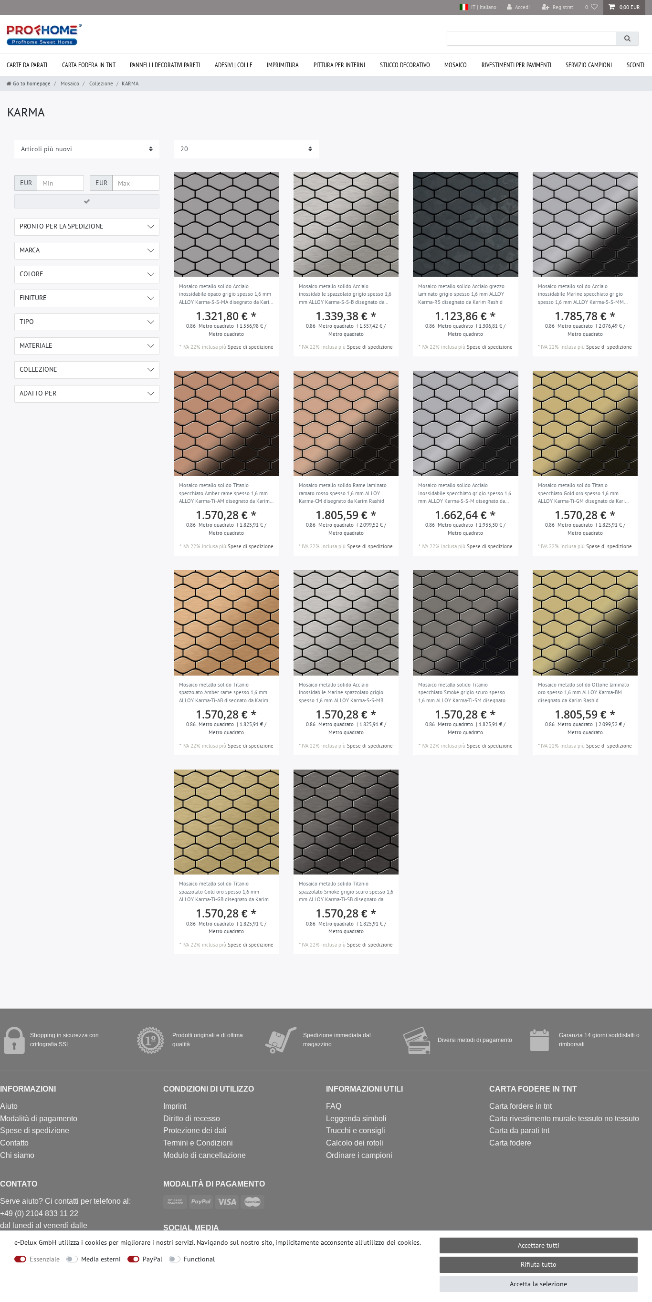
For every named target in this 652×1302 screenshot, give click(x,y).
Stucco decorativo (405, 65)
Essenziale (45, 1259)
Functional (199, 1259)
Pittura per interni (339, 65)
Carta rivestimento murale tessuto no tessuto (564, 1119)
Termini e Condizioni (198, 1143)
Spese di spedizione (250, 347)
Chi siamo (17, 1155)
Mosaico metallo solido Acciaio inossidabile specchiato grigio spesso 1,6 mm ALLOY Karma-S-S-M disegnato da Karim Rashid (464, 494)
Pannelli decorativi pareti (165, 65)
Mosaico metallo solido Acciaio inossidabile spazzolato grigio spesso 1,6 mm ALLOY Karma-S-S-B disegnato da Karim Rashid (345, 295)
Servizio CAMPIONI (589, 65)
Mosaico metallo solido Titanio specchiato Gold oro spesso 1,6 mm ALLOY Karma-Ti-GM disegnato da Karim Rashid (583, 494)
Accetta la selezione (538, 1284)
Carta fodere (510, 1143)
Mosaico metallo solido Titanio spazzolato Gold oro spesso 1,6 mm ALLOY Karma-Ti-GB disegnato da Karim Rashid (224, 892)
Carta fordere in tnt (520, 1106)
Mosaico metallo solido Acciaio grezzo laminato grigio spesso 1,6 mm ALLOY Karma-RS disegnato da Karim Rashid (461, 294)
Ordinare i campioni (359, 1155)
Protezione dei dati (195, 1130)
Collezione (100, 83)
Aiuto (9, 1106)
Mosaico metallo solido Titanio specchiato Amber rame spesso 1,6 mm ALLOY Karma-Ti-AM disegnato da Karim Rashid (224, 494)
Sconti (635, 65)
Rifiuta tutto (539, 1264)
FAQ (333, 1106)
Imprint (174, 1106)
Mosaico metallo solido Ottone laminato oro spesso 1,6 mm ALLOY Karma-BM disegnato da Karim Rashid (583, 692)
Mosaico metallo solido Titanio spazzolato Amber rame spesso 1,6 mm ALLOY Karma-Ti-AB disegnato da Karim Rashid (223, 693)
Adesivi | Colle (233, 65)
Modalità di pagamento (38, 1119)
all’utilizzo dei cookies (387, 1242)
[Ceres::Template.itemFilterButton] (86, 201)
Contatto (14, 1143)
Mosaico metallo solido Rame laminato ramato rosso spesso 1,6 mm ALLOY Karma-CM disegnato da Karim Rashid (343, 493)
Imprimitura (283, 65)
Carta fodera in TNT (89, 65)
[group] (226, 224)
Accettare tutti (538, 1245)
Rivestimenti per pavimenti (516, 65)
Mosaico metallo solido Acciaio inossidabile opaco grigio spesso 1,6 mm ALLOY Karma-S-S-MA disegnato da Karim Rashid (226, 295)
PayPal (152, 1259)
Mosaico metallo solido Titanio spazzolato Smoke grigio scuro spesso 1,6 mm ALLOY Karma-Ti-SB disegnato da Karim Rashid (346, 892)
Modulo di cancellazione (204, 1155)
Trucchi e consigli (355, 1130)
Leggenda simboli (356, 1119)
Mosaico (455, 65)
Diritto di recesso (191, 1119)
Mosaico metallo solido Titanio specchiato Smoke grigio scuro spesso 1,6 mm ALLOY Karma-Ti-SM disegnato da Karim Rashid (465, 693)
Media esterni (101, 1259)
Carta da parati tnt (519, 1130)
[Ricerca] (627, 38)
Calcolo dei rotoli (354, 1143)
